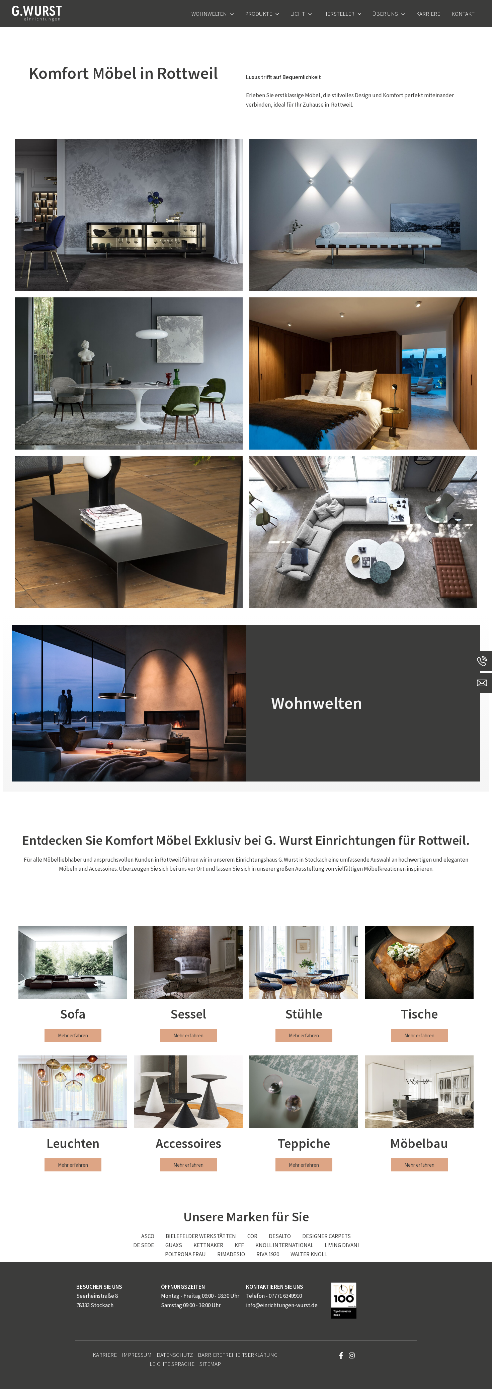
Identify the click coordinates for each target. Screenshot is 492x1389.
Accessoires (188, 1143)
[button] (230, 14)
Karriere (105, 1354)
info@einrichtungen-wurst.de (282, 1305)
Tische (419, 1013)
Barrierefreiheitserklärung (237, 1354)
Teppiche (304, 1143)
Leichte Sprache (172, 1364)
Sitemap (210, 1364)
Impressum (137, 1354)
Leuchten (73, 1143)
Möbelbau (419, 1143)
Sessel (188, 1013)
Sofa (73, 1013)
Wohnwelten (316, 702)
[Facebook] (341, 1355)
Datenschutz (175, 1354)
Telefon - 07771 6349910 (274, 1295)
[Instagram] (351, 1355)
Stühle (303, 1013)
